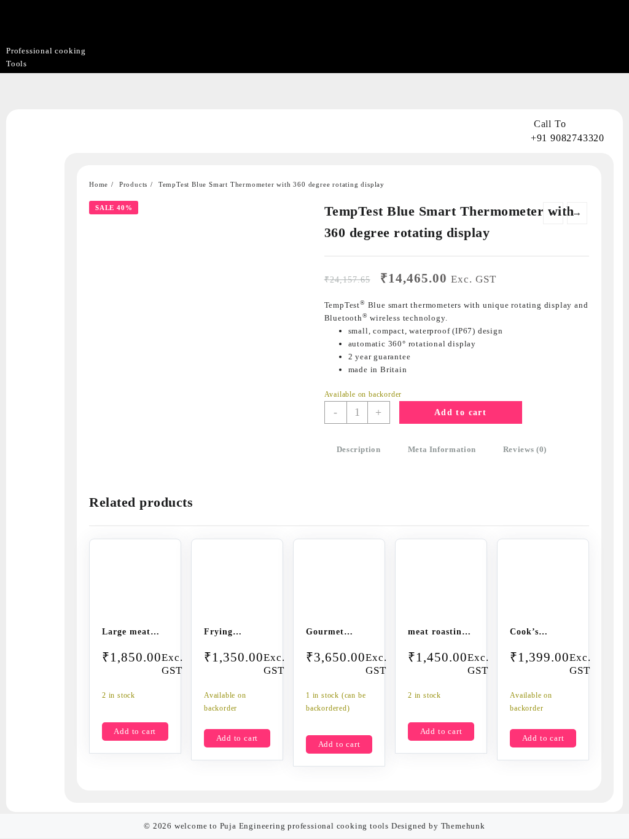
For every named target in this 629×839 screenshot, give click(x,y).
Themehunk (463, 825)
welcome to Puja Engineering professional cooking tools (281, 825)
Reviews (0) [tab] (525, 449)
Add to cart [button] (135, 731)
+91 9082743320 (567, 138)
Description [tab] (359, 449)
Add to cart (460, 412)
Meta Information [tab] (442, 449)
